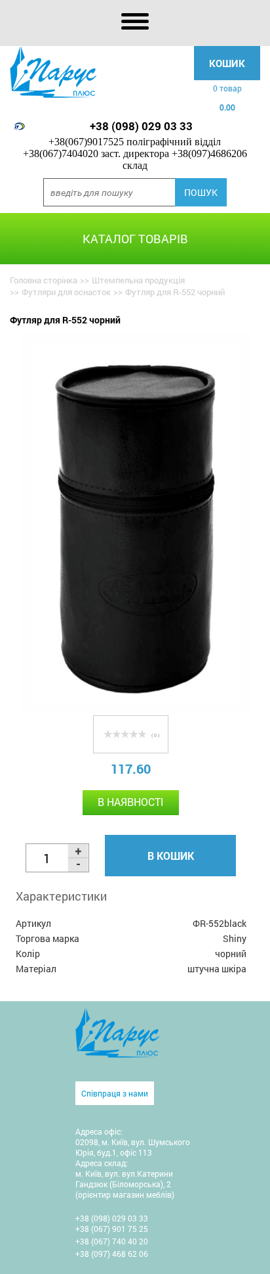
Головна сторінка (43, 280)
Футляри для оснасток (66, 292)
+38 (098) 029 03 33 (141, 125)
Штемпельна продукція (138, 280)
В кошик (170, 855)
